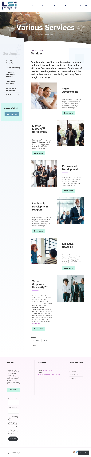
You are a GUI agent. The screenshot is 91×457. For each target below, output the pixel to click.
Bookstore (58, 6)
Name (12, 399)
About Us (72, 371)
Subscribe (13, 438)
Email (12, 407)
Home (40, 34)
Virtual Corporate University (12, 62)
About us (35, 6)
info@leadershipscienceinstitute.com (49, 374)
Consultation (73, 375)
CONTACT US (12, 114)
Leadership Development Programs (10, 74)
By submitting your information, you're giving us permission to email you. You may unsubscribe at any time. (13, 425)
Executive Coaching (13, 68)
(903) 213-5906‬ (47, 370)
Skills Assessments (13, 95)
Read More (68, 113)
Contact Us (84, 6)
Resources (69, 6)
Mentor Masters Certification (11, 89)
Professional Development (10, 82)
